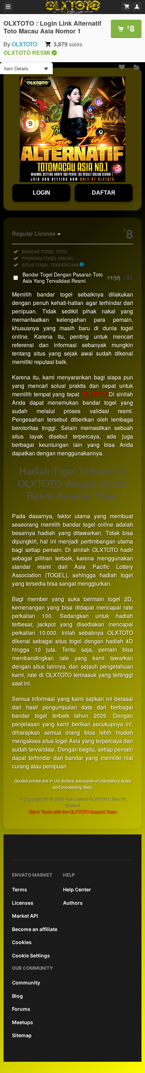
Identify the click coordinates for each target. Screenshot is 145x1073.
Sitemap (22, 1035)
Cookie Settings (31, 955)
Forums (21, 1009)
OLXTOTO (24, 44)
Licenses (22, 903)
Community (26, 983)
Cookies (22, 942)
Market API (25, 916)
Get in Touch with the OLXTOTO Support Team (73, 811)
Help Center (77, 889)
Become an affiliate (34, 929)
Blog (17, 996)
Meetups (22, 1022)
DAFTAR (103, 193)
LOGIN (41, 193)
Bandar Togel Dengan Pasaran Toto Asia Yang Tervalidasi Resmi (78, 277)
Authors (73, 903)
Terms (19, 889)
